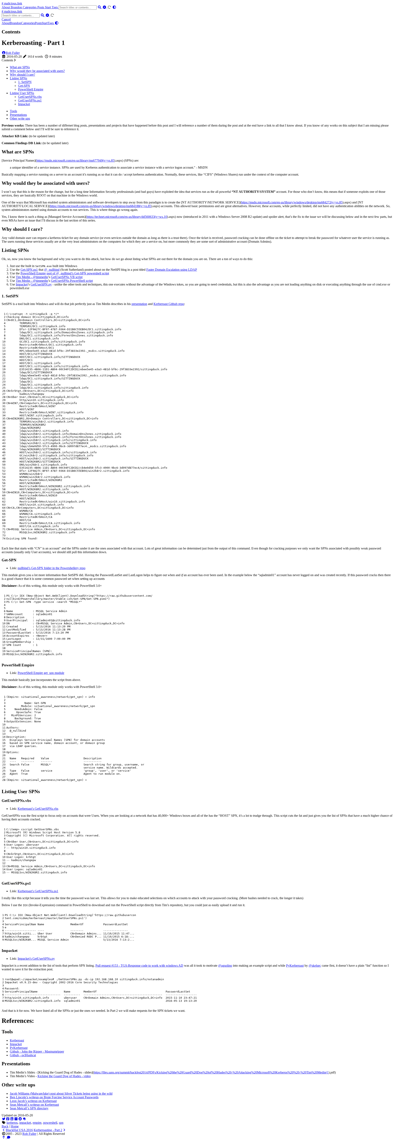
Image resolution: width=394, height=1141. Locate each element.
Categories (30, 7)
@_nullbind (52, 269)
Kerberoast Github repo (168, 304)
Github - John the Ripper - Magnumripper (37, 1051)
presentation (139, 304)
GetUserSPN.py (41, 284)
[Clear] (104, 7)
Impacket (24, 104)
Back (5, 1126)
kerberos (12, 1122)
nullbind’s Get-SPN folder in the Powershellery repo (51, 568)
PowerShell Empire (30, 89)
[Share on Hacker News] (16, 1119)
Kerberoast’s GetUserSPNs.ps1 (38, 891)
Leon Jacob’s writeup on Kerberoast (33, 1101)
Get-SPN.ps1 (29, 269)
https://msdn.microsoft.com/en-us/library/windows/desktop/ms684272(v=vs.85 (291, 202)
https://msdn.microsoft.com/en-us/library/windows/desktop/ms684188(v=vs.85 (100, 206)
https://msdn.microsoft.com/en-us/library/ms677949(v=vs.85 (75, 160)
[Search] (99, 7)
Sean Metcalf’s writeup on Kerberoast (34, 1104)
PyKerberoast (295, 965)
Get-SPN (24, 85)
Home (15, 1126)
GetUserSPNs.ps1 (30, 100)
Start (48, 7)
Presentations (18, 114)
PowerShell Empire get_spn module (41, 673)
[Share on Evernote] (24, 1119)
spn (61, 1122)
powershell (50, 1122)
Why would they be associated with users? (37, 71)
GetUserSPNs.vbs (30, 96)
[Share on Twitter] (4, 1119)
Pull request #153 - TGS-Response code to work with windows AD (139, 965)
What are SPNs (20, 67)
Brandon (17, 7)
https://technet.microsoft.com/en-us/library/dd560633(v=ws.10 (127, 216)
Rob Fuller (13, 53)
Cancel (6, 19)
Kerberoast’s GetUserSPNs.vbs (38, 808)
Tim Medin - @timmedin (32, 277)
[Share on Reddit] (20, 1119)
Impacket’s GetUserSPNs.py (36, 958)
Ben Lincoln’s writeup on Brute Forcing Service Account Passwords (54, 1097)
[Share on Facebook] (8, 1119)
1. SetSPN (25, 82)
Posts (41, 7)
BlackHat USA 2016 (19, 1130)
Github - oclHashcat (23, 1055)
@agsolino (225, 965)
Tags (55, 7)
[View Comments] (9, 1137)
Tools (13, 111)
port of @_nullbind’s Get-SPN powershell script (78, 273)
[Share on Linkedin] (12, 1119)
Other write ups (20, 118)
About (6, 7)
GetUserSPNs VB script (66, 277)
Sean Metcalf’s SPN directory (29, 1108)
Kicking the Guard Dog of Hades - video (64, 1076)
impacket (25, 1122)
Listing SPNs (18, 78)
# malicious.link (12, 3)
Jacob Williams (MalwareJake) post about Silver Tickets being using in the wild (61, 1093)
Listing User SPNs (22, 93)
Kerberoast (17, 1040)
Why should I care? (22, 74)
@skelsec (315, 965)
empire (37, 1122)
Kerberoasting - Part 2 (48, 1130)
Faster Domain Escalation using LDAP (171, 269)
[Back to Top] (4, 1137)
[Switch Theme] (114, 7)
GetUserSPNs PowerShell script (72, 280)
